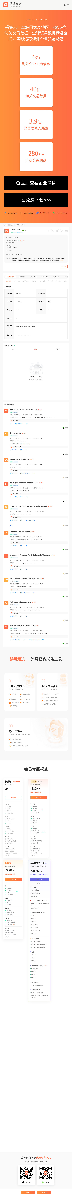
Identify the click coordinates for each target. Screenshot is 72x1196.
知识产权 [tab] (45, 277)
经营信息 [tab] (33, 277)
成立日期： (9, 237)
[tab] (8, 281)
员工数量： (9, 242)
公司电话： (9, 240)
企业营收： (9, 247)
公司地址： (9, 254)
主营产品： (12, 443)
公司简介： (9, 258)
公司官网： (9, 250)
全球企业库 (9, 225)
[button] (65, 5)
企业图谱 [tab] (22, 277)
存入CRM (64, 266)
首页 (4, 225)
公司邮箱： (9, 245)
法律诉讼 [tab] (56, 277)
